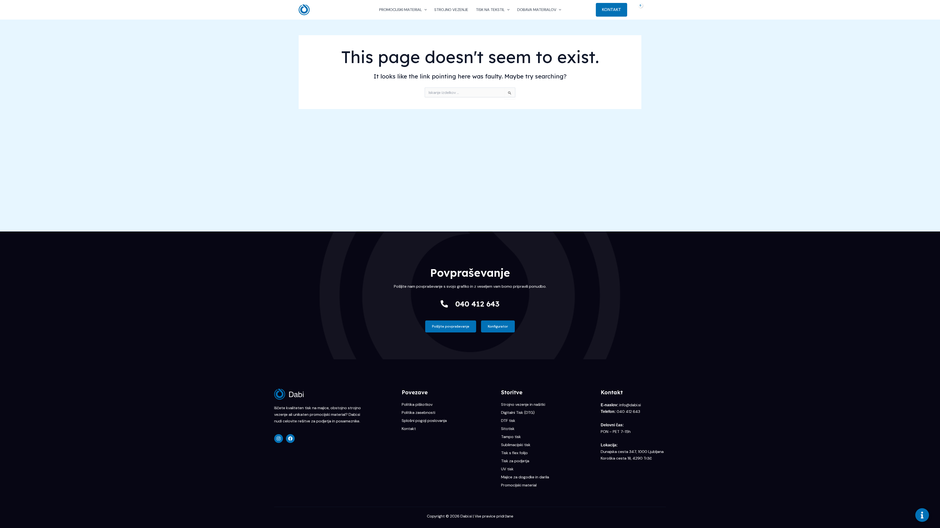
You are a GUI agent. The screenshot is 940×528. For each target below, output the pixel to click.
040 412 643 (477, 303)
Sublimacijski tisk (515, 445)
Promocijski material (519, 485)
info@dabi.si (630, 404)
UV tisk (507, 469)
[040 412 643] (444, 304)
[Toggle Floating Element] (922, 515)
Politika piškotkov (417, 405)
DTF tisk (508, 421)
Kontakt (409, 429)
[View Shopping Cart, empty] (636, 9)
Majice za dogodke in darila (525, 477)
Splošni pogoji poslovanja (424, 421)
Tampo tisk (511, 437)
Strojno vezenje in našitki (523, 405)
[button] (424, 10)
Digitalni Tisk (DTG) (518, 413)
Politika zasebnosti (418, 413)
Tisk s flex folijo (514, 453)
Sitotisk (508, 429)
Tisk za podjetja (515, 461)
